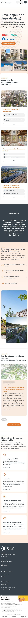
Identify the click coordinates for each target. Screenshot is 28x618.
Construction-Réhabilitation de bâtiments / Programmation (14, 271)
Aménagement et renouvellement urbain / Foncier (14, 265)
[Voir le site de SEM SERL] (5, 34)
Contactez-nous (5, 574)
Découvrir (5, 467)
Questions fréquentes (6, 571)
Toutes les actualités (14, 424)
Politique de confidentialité (8, 587)
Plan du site (4, 584)
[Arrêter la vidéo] (14, 56)
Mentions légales (5, 581)
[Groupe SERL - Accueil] (6, 2)
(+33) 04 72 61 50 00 (6, 561)
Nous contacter (17, 2)
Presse (3, 576)
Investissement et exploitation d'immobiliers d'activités (11, 277)
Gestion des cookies (6, 589)
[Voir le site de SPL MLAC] (14, 34)
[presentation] (3, 420)
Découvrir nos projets (8, 43)
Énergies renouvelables (11, 283)
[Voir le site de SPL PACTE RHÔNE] (8, 38)
